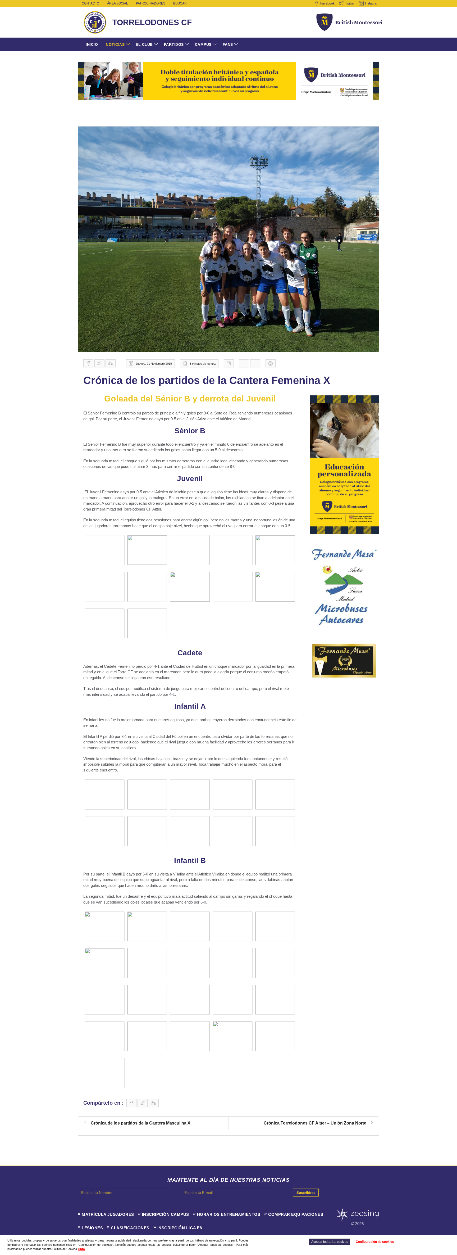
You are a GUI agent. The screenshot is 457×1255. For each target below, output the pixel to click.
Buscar (180, 3)
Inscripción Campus (165, 1214)
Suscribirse (305, 1193)
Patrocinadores (150, 3)
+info (81, 1249)
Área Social (117, 3)
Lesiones (92, 1228)
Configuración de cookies (375, 1242)
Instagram (372, 3)
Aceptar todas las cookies (329, 1242)
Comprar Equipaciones (295, 1214)
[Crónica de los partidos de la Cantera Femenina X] (228, 240)
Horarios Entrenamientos (229, 1214)
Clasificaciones (130, 1228)
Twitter (349, 3)
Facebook (327, 3)
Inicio (92, 44)
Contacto (90, 3)
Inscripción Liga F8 (179, 1228)
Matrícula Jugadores (108, 1214)
